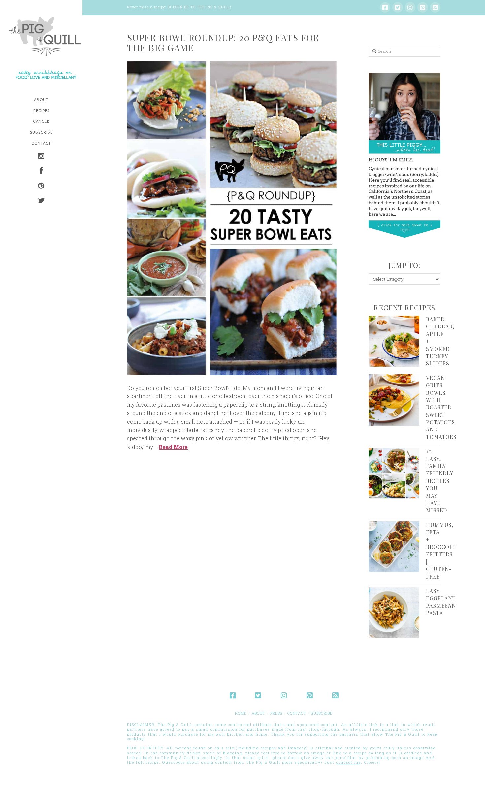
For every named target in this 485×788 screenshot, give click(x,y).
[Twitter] (397, 7)
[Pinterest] (422, 7)
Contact (296, 713)
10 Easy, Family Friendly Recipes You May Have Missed (439, 481)
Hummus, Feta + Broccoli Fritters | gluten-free (440, 550)
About (258, 713)
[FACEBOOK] (41, 171)
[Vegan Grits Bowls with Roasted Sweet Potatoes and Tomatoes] (394, 400)
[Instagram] (410, 7)
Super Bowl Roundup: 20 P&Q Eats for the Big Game (223, 42)
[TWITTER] (41, 201)
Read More (173, 446)
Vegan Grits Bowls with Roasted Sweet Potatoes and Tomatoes (441, 407)
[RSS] (435, 7)
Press (276, 713)
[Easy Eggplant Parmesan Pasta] (394, 612)
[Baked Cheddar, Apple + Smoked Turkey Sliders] (394, 341)
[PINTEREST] (41, 186)
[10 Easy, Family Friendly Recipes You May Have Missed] (394, 473)
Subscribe (322, 713)
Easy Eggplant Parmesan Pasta (441, 601)
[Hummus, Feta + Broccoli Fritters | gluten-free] (394, 546)
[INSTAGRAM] (41, 156)
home (241, 713)
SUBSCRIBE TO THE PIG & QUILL (199, 6)
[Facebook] (385, 7)
